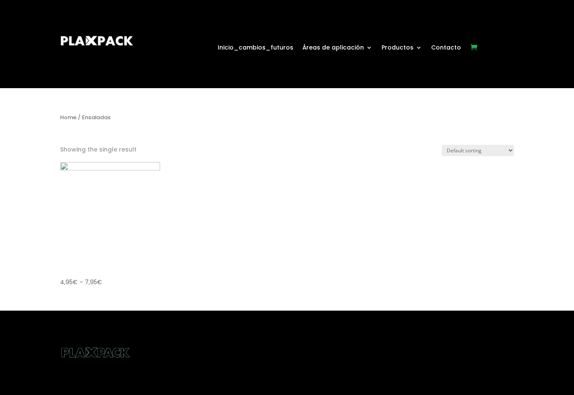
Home (68, 117)
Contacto (446, 48)
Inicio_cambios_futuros (255, 48)
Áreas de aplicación (333, 48)
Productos (397, 48)
